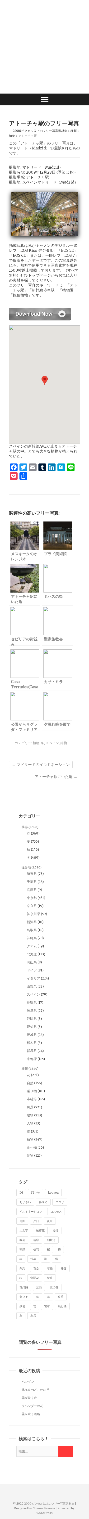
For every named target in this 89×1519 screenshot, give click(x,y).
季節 (25, 827)
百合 (36, 1268)
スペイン (52, 743)
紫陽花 (34, 1278)
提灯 (55, 1230)
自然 (30, 1083)
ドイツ (32, 970)
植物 (36, 743)
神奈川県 (33, 914)
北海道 (32, 954)
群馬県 (32, 1051)
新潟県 (32, 922)
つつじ (60, 1202)
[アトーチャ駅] (40, 310)
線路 (50, 1278)
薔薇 (61, 1297)
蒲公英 (23, 1297)
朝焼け (51, 1240)
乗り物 (32, 1091)
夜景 (50, 1221)
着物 (50, 1268)
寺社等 (32, 1099)
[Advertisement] (44, 46)
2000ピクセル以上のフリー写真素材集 (49, 1503)
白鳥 (22, 1268)
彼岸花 (40, 1230)
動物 (30, 1155)
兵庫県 (32, 890)
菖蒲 (39, 1287)
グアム (32, 946)
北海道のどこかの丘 (35, 1390)
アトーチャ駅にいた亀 (56, 776)
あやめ (43, 1202)
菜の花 (54, 1287)
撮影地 (26, 867)
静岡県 (32, 1018)
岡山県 (32, 962)
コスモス (56, 1211)
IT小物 (35, 1192)
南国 (22, 1221)
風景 (30, 1107)
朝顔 (22, 1249)
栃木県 (32, 1043)
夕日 (36, 1221)
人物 (30, 1123)
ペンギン (28, 1382)
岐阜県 (32, 1010)
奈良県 (32, 906)
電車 (47, 1306)
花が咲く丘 (29, 1398)
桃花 (36, 1249)
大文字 (23, 1230)
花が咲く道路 (31, 1414)
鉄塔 (22, 1306)
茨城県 (32, 1035)
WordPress (44, 1513)
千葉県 (32, 882)
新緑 (36, 1240)
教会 (22, 1240)
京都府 (32, 1059)
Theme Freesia (44, 1508)
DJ (21, 1192)
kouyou (53, 1192)
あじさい (25, 1202)
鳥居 (33, 1315)
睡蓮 (63, 1268)
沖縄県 (32, 938)
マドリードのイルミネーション (41, 764)
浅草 (33, 1259)
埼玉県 (32, 874)
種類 (25, 1069)
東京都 (32, 898)
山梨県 (32, 986)
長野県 (32, 1002)
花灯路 (23, 1287)
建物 (63, 743)
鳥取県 (32, 930)
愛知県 (32, 1027)
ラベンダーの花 (32, 1406)
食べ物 (32, 1147)
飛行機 (62, 1306)
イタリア (33, 978)
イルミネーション (30, 1211)
